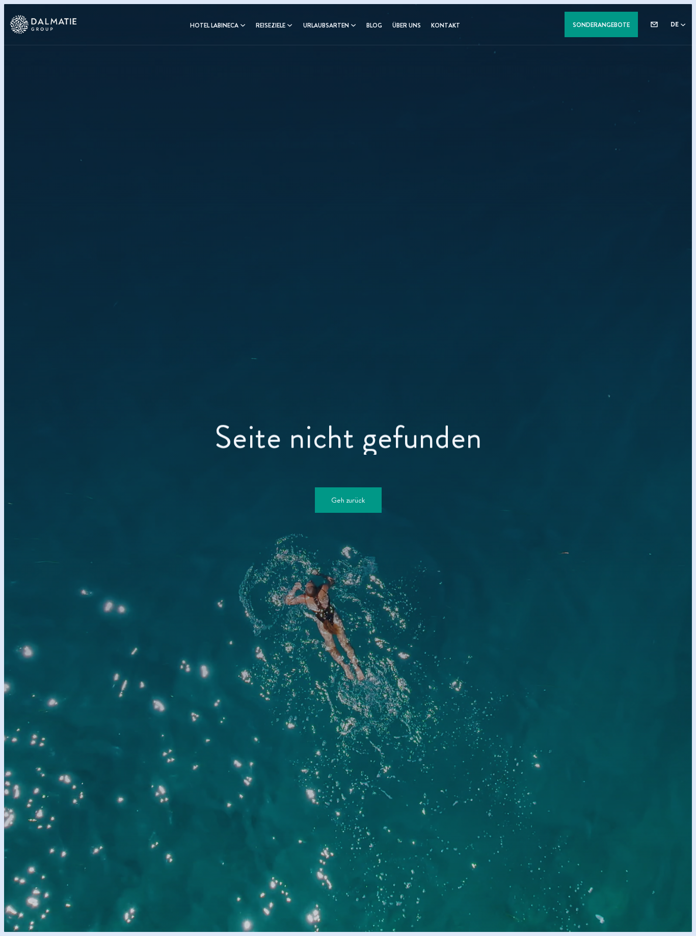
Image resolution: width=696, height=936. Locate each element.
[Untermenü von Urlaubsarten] (353, 24)
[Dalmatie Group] (45, 24)
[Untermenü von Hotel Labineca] (243, 24)
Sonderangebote (601, 25)
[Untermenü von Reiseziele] (289, 24)
